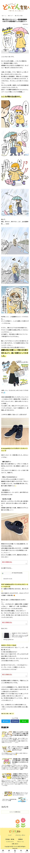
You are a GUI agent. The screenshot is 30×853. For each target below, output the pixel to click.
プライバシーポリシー (20, 836)
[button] (27, 416)
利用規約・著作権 (9, 839)
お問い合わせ (15, 844)
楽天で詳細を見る (7, 562)
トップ (9, 835)
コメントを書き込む (15, 812)
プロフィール (20, 841)
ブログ (12, 713)
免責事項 (20, 839)
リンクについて (10, 841)
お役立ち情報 (5, 713)
